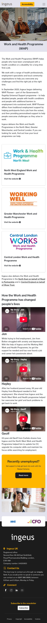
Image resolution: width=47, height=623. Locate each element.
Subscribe (23, 608)
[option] (23, 527)
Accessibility (28, 619)
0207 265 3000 (24, 577)
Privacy (9, 619)
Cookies (37, 619)
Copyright (19, 619)
